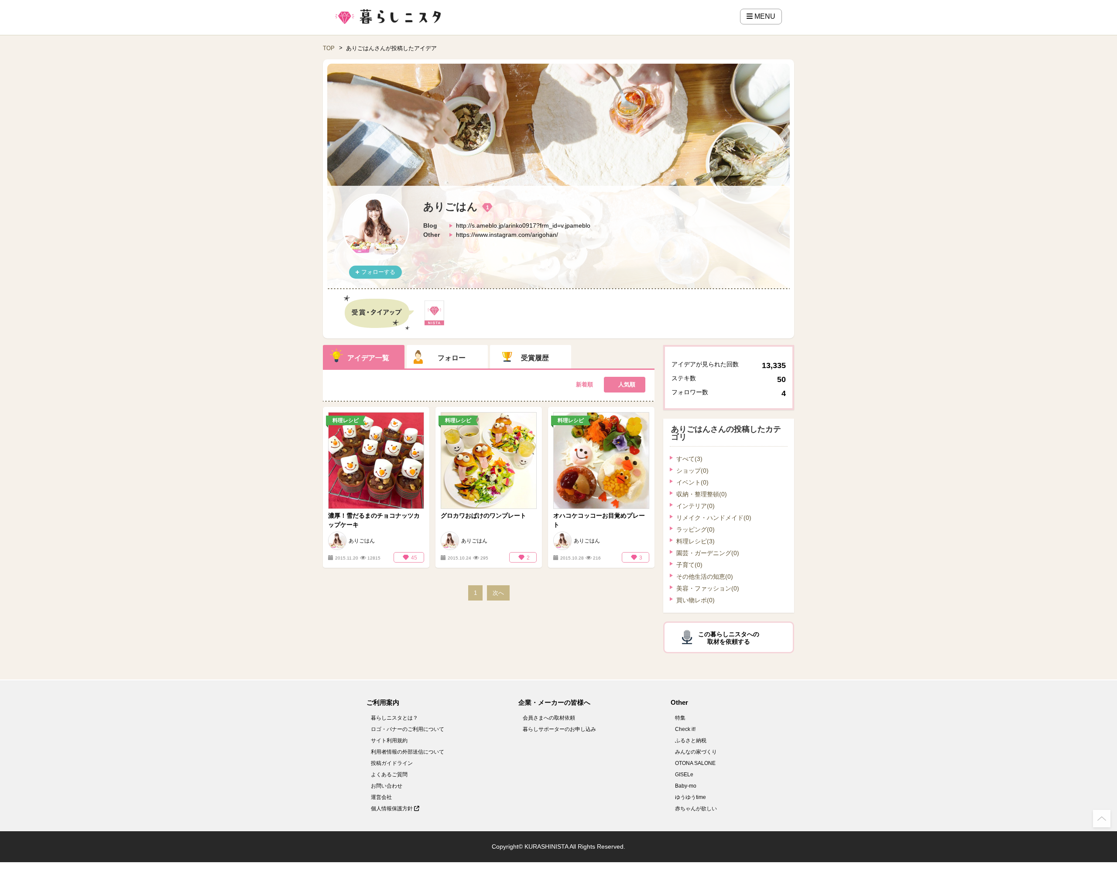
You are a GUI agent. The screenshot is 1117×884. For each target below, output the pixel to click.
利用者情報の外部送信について (407, 752)
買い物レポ (695, 600)
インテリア (695, 505)
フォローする (378, 272)
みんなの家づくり (696, 752)
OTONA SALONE (695, 763)
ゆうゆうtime (690, 797)
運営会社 (381, 797)
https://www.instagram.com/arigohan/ (507, 234)
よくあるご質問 (389, 774)
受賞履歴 (535, 358)
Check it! (685, 729)
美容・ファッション (707, 588)
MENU (764, 16)
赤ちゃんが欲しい (696, 808)
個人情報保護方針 (392, 808)
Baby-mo (685, 786)
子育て (689, 564)
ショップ (692, 470)
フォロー (452, 358)
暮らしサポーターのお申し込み (559, 729)
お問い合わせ (386, 786)
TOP (329, 48)
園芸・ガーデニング (707, 553)
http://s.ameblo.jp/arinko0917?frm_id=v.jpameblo (523, 225)
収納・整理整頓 (701, 494)
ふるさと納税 (690, 740)
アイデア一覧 (368, 358)
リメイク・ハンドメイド (713, 517)
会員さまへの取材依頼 (549, 718)
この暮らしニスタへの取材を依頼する (728, 638)
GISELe (684, 774)
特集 (680, 718)
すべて (689, 458)
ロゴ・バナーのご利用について (407, 729)
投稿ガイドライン (392, 763)
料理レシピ (695, 541)
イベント (692, 482)
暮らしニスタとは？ (394, 718)
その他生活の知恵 (704, 576)
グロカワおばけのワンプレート (483, 515)
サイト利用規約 (389, 740)
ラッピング (695, 529)
